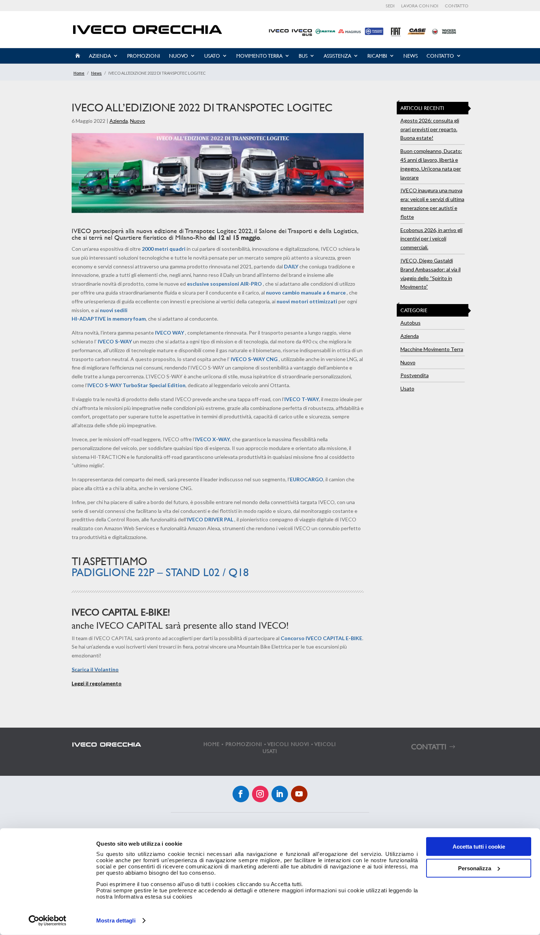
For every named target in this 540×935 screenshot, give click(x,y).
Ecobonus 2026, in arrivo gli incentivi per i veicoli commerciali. (431, 239)
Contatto (456, 6)
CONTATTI (428, 746)
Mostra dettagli (116, 920)
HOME (212, 744)
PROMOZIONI (244, 744)
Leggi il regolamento (97, 683)
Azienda (100, 56)
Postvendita (414, 375)
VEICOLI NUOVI (288, 744)
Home (78, 73)
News (410, 56)
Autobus (410, 323)
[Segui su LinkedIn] (279, 794)
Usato (212, 56)
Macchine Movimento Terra (431, 349)
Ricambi (377, 56)
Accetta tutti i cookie (479, 846)
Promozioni (143, 56)
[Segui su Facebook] (241, 794)
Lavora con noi (419, 6)
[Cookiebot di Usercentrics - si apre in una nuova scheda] (47, 920)
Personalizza (474, 868)
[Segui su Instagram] (260, 794)
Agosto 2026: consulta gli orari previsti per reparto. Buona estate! (429, 129)
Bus (303, 56)
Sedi (390, 6)
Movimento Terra (259, 56)
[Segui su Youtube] (299, 794)
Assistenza (337, 56)
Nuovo (178, 56)
